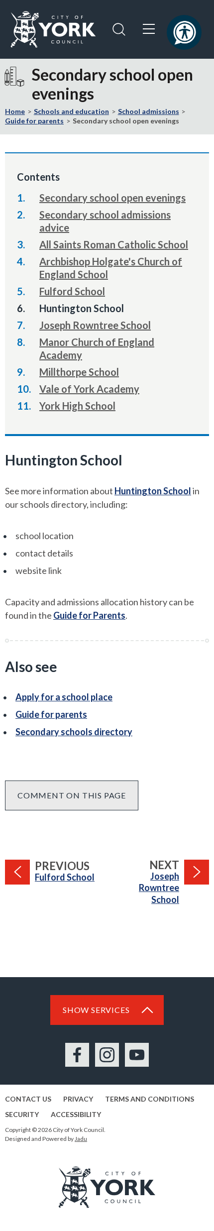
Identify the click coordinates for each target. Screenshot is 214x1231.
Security (22, 1114)
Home (15, 111)
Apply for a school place (63, 696)
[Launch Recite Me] (184, 32)
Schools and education (71, 111)
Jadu (81, 1138)
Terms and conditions (149, 1099)
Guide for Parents (89, 615)
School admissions (148, 111)
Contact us (28, 1099)
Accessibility (76, 1114)
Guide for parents (34, 120)
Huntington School (152, 490)
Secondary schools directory (73, 731)
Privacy (78, 1099)
